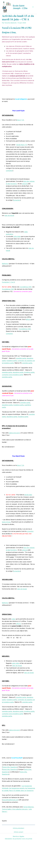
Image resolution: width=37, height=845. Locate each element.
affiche (28, 319)
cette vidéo (15, 663)
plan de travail (9, 215)
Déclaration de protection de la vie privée (18, 839)
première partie (21, 358)
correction (9, 170)
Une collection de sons (20, 809)
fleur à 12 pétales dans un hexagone (21, 790)
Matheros (5, 263)
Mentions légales (18, 836)
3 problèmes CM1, (26, 287)
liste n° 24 (20, 120)
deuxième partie (18, 372)
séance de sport (14, 433)
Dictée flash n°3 (21, 145)
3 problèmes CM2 (8, 289)
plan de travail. (22, 589)
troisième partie (12, 361)
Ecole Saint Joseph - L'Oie (20, 6)
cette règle (16, 236)
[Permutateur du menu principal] (33, 7)
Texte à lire (6, 767)
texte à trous (6, 522)
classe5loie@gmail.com (10, 800)
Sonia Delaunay (28, 807)
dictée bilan (28, 495)
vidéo (13, 619)
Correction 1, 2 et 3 (8, 282)
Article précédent (18, 828)
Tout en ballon (6, 809)
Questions (13, 767)
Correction (16, 200)
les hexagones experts (16, 788)
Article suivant (18, 832)
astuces (24, 184)
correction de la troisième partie (12, 375)
